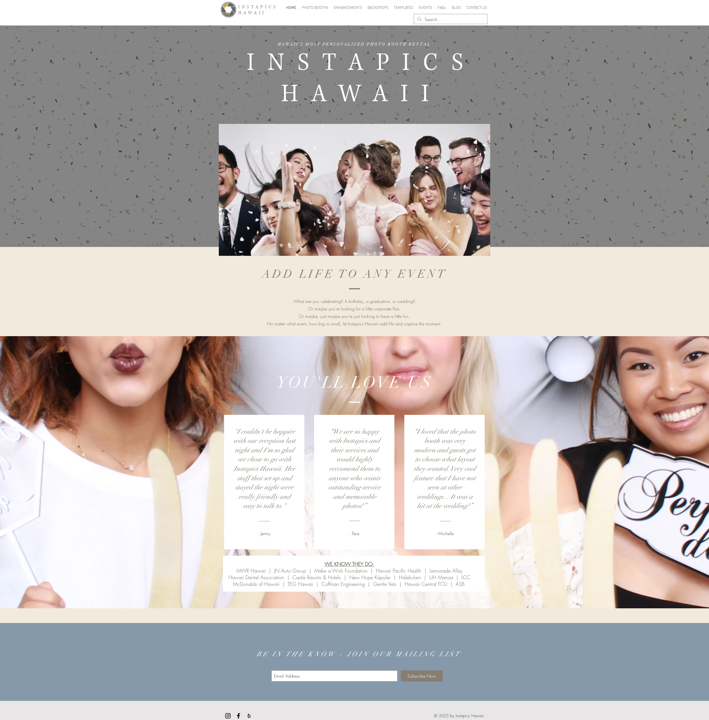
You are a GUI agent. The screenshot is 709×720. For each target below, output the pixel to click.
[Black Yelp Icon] (249, 715)
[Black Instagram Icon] (228, 715)
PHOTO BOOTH (387, 44)
